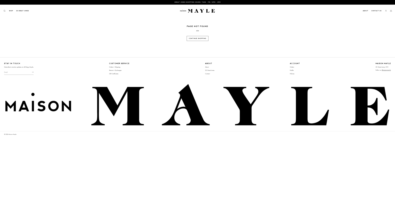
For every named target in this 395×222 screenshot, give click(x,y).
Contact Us (376, 11)
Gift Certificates (113, 74)
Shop (11, 10)
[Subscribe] (31, 72)
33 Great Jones (22, 11)
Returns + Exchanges (115, 70)
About (365, 11)
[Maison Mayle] (197, 10)
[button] (4, 11)
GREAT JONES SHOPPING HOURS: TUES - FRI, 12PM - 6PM (197, 2)
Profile (292, 70)
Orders (292, 67)
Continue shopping (197, 38)
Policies (292, 74)
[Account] (386, 11)
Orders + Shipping (114, 67)
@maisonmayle (386, 70)
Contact (207, 74)
